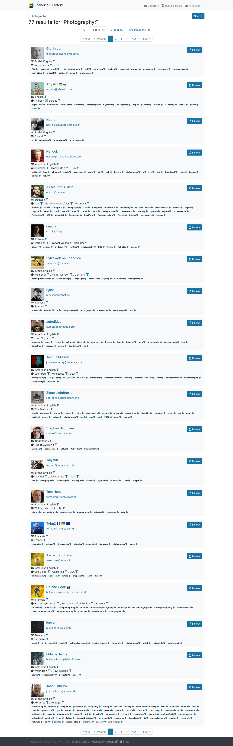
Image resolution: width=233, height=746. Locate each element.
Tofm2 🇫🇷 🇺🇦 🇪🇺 (58, 523)
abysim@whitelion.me (59, 89)
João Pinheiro (56, 686)
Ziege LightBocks (59, 393)
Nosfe (50, 120)
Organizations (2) (139, 29)
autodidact (54, 321)
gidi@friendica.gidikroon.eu (62, 53)
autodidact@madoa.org (60, 326)
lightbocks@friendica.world (62, 397)
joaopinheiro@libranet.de (61, 691)
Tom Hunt (53, 492)
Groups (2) (117, 29)
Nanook (52, 151)
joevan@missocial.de (58, 627)
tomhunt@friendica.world (61, 496)
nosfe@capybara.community (63, 124)
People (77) (98, 29)
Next (135, 38)
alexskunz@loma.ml (58, 560)
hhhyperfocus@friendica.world (64, 659)
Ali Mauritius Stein (60, 187)
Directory (153, 5)
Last (146, 38)
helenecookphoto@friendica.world (66, 592)
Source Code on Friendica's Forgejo (93, 741)
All (84, 29)
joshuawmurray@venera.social (64, 362)
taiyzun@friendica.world (60, 465)
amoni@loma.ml (55, 192)
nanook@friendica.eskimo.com (64, 156)
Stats (125, 741)
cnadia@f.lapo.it (55, 231)
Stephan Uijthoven (60, 428)
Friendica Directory (48, 5)
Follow (195, 49)
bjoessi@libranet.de (58, 294)
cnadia (51, 226)
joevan (51, 622)
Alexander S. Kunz (60, 555)
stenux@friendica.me (58, 433)
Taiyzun (52, 460)
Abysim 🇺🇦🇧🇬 (56, 84)
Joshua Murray (57, 357)
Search (198, 16)
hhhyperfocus (56, 654)
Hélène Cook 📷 (58, 587)
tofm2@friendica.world (60, 528)
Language (194, 5)
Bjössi (50, 290)
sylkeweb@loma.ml (57, 263)
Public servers (173, 5)
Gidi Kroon (54, 48)
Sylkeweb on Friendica (63, 258)
